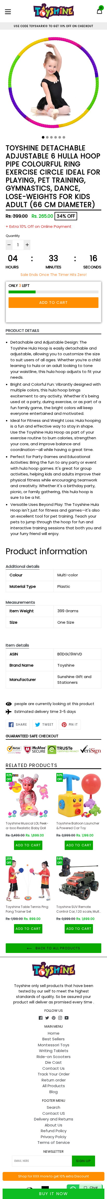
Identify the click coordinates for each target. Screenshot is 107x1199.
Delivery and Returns (53, 1119)
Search (53, 1107)
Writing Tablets (53, 1050)
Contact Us (53, 1068)
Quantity (13, 235)
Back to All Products (57, 948)
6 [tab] (64, 137)
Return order (54, 1080)
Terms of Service (53, 1142)
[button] (22, 567)
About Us (53, 1125)
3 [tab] (51, 137)
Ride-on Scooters (54, 1056)
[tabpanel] (53, 84)
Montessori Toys (53, 1045)
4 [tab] (55, 137)
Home (53, 1033)
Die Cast (53, 1062)
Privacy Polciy (53, 1136)
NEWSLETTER (53, 1152)
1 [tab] (43, 137)
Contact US (53, 1113)
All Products (53, 1085)
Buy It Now (53, 1194)
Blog (53, 1091)
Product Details (22, 330)
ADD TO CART (28, 845)
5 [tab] (59, 137)
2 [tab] (47, 137)
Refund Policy (53, 1130)
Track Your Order (54, 1074)
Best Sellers (53, 1039)
